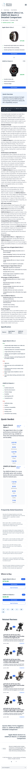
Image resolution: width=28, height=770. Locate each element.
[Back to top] (16, 761)
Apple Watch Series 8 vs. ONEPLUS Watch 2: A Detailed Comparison (15, 736)
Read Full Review (19, 426)
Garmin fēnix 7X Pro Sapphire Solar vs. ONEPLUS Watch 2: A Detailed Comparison (13, 727)
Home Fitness (6, 10)
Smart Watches (14, 10)
